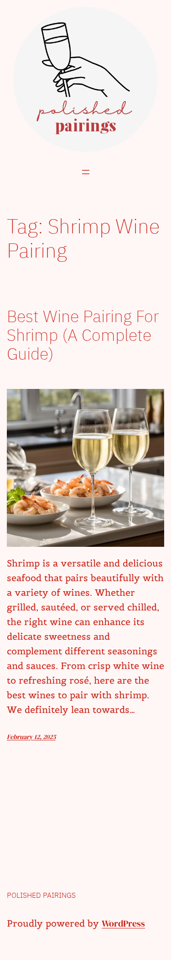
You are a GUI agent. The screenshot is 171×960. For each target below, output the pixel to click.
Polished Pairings (41, 895)
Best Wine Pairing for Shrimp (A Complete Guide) (83, 335)
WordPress (123, 923)
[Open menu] (85, 172)
